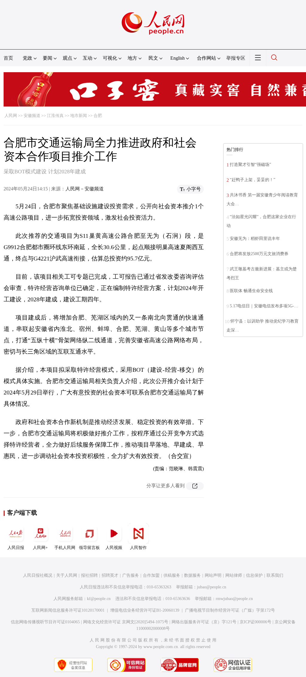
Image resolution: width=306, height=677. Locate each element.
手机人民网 (64, 547)
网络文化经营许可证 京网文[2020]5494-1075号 (125, 622)
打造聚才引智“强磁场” (250, 164)
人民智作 (138, 547)
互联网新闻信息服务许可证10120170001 (68, 610)
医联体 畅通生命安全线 (251, 291)
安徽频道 (32, 115)
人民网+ (40, 547)
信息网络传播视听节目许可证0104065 (45, 622)
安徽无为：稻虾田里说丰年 (255, 238)
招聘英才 (110, 575)
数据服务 (192, 575)
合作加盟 (151, 575)
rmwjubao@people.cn (234, 598)
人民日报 (15, 547)
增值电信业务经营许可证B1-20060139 (144, 610)
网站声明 (213, 575)
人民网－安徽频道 (84, 188)
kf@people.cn (99, 598)
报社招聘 (89, 575)
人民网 (10, 115)
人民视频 (113, 547)
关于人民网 (66, 575)
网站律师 (233, 575)
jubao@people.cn (211, 587)
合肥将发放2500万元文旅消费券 (259, 254)
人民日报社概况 (37, 575)
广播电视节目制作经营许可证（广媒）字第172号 (230, 610)
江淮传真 (55, 115)
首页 (8, 58)
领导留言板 (89, 547)
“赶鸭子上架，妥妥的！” (252, 180)
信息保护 (254, 575)
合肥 (98, 115)
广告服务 (130, 575)
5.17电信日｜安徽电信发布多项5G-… (264, 306)
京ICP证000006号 (255, 622)
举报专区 (235, 58)
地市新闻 (78, 115)
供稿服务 (171, 575)
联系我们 (275, 575)
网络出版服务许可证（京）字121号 (204, 622)
